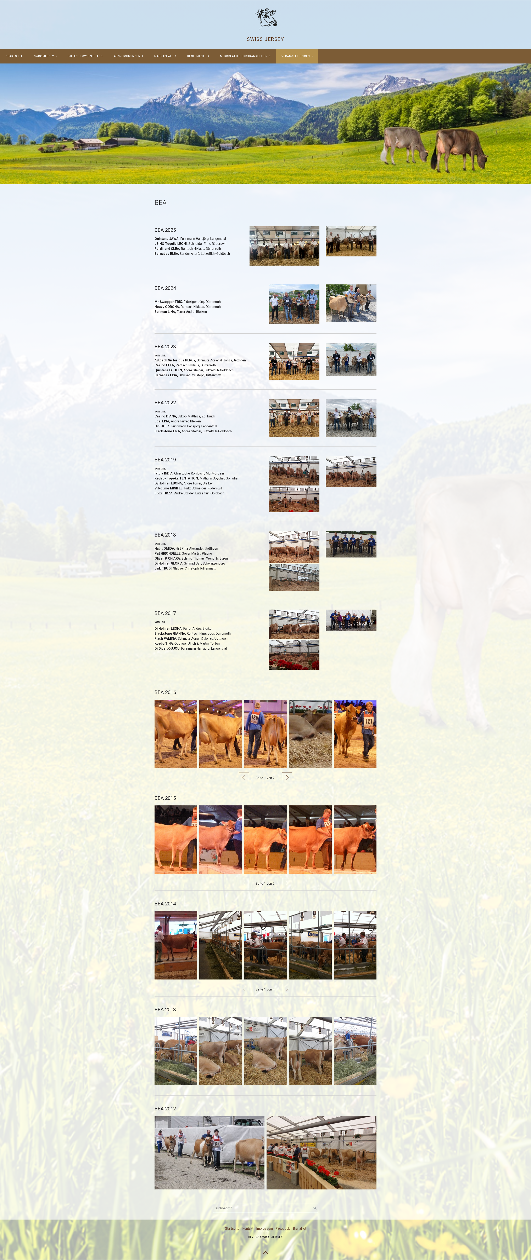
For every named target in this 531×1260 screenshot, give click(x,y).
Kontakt (247, 1229)
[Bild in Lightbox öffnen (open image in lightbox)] (284, 246)
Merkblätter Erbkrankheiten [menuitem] (244, 56)
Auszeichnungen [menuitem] (127, 56)
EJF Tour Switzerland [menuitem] (85, 56)
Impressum (264, 1229)
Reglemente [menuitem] (196, 56)
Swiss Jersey (265, 39)
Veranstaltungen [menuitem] (295, 56)
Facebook (283, 1229)
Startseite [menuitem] (14, 56)
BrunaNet (299, 1229)
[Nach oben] (265, 1252)
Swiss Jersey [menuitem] (44, 56)
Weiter (287, 777)
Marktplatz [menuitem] (164, 56)
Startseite (232, 1229)
